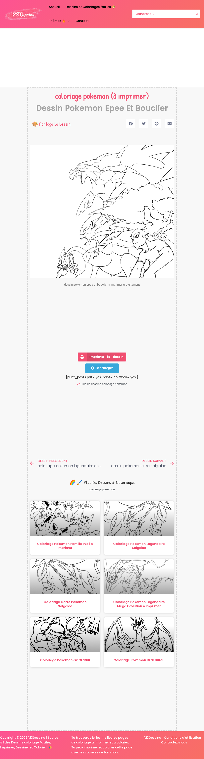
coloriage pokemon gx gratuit (65, 660)
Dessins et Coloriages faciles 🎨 (91, 7)
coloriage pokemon (82, 95)
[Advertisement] (102, 58)
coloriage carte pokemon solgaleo (65, 604)
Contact (82, 21)
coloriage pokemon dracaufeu (139, 660)
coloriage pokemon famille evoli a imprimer (65, 546)
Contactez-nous (174, 742)
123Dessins (152, 737)
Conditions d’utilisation (182, 737)
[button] (130, 123)
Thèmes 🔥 (57, 21)
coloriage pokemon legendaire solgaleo (139, 546)
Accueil (54, 7)
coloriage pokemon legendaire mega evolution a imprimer (139, 604)
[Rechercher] (197, 14)
